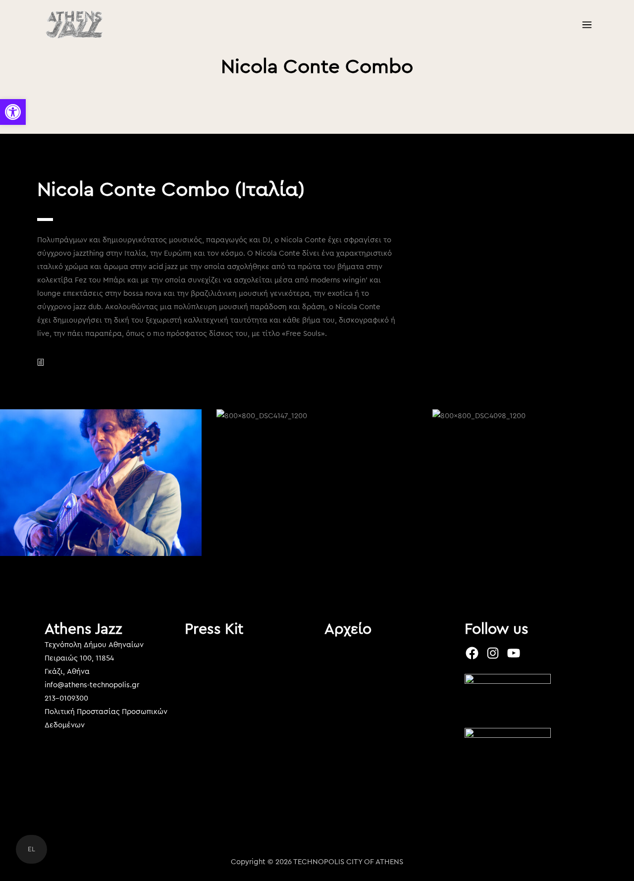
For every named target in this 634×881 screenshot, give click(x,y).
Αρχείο (347, 629)
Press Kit (214, 629)
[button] (13, 112)
